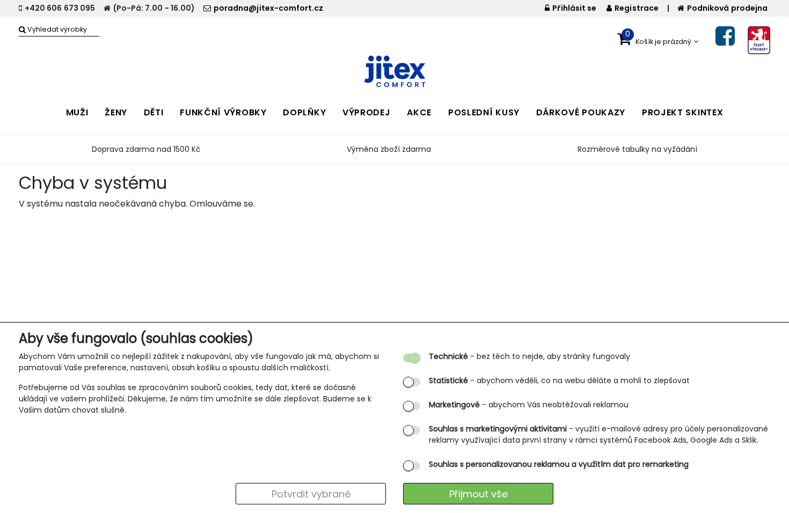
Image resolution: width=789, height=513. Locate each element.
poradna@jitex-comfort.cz (268, 8)
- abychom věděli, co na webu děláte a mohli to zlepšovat (559, 380)
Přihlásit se (574, 8)
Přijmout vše (478, 494)
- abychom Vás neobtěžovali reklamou (529, 404)
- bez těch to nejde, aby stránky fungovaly (529, 356)
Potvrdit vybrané (311, 494)
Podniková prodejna (727, 8)
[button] (657, 41)
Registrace (637, 8)
